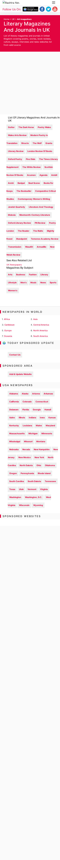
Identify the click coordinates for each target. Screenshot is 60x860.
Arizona (36, 393)
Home (6, 19)
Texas (12, 489)
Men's (23, 282)
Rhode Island (44, 473)
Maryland (50, 425)
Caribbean (9, 325)
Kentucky (14, 425)
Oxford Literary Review (19, 223)
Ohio (38, 465)
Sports (53, 282)
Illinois (22, 417)
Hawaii (47, 409)
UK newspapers (14, 264)
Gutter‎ (11, 127)
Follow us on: (12, 9)
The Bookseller (23, 191)
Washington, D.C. (33, 497)
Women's (12, 290)
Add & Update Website (20, 374)
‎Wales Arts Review (17, 135)
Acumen (31, 175)
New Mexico (24, 457)
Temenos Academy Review (44, 239)
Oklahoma (50, 465)
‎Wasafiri (29, 247)
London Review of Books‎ (39, 151)
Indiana (32, 417)
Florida (25, 409)
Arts (10, 274)
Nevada (26, 449)
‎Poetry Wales (44, 127)
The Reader (23, 231)
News (43, 282)
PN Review (40, 223)
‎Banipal (21, 183)
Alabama (13, 393)
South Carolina (16, 481)
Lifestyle (12, 282)
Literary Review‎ (16, 151)
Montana (40, 441)
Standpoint (21, 239)
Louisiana (27, 425)
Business (20, 274)
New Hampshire (42, 449)
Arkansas (48, 393)
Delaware (14, 409)
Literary (44, 274)
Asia (35, 319)
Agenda (43, 175)
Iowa (42, 417)
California (14, 401)
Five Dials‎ (30, 159)
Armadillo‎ (41, 247)
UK (13, 19)
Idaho (12, 417)
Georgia (37, 409)
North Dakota (26, 465)
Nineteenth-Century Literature (34, 215)
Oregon (13, 473)
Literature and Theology (41, 207)
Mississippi (14, 441)
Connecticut (42, 401)
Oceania (8, 336)
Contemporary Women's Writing (34, 199)
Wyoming (38, 505)
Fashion (33, 274)
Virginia (44, 489)
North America (40, 330)
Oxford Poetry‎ (15, 159)
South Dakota (34, 481)
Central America (41, 325)
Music (33, 282)
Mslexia (12, 215)
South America (40, 336)
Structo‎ (25, 143)
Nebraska (14, 449)
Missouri (28, 441)
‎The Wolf (37, 143)
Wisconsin (24, 505)
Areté (11, 183)
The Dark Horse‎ (26, 127)
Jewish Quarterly (16, 207)
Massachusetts (17, 433)
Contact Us (14, 355)
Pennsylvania (27, 473)
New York (39, 457)
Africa (7, 319)
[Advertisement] (30, 83)
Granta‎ (48, 143)
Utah (21, 489)
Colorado (27, 401)
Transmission (14, 247)
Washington (15, 497)
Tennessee (50, 481)
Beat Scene (34, 183)
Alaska (25, 393)
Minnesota (46, 433)
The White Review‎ (31, 167)
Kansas (52, 417)
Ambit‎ (54, 175)
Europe (8, 330)
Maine (39, 425)
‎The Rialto (38, 231)
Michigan (33, 433)
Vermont (32, 489)
